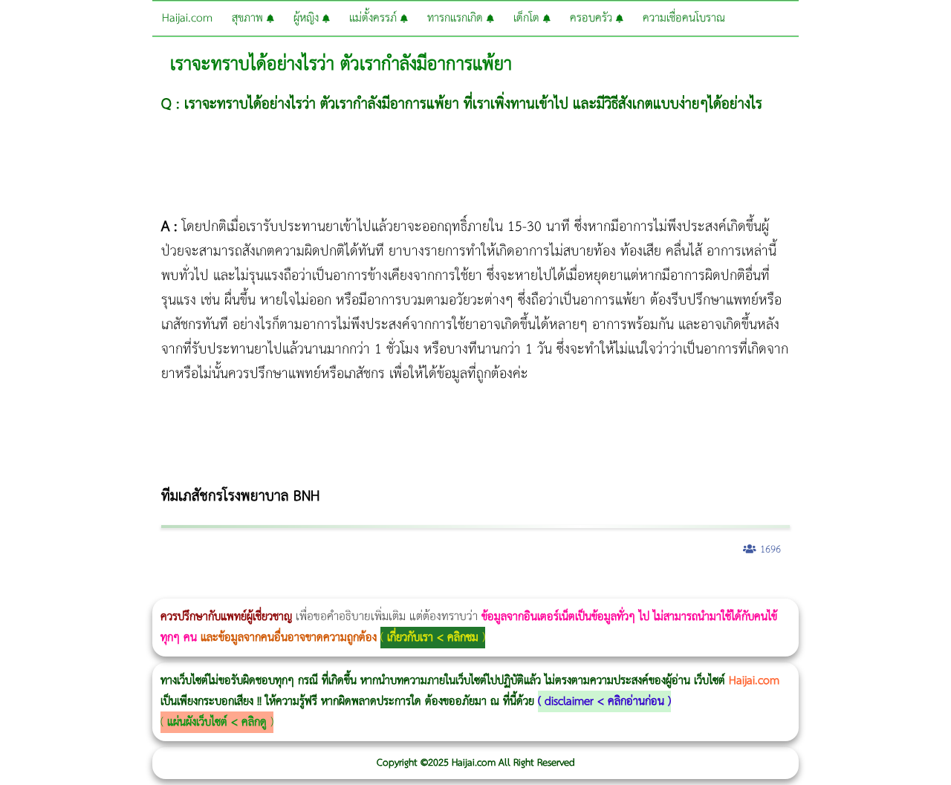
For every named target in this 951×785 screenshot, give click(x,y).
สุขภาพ (249, 18)
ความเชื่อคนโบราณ (684, 18)
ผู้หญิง (307, 18)
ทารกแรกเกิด (457, 18)
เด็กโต (528, 18)
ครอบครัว (593, 18)
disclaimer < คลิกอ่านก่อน (604, 701)
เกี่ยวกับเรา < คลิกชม (432, 637)
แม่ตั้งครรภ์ (374, 18)
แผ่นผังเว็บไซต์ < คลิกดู (217, 722)
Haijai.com (187, 18)
